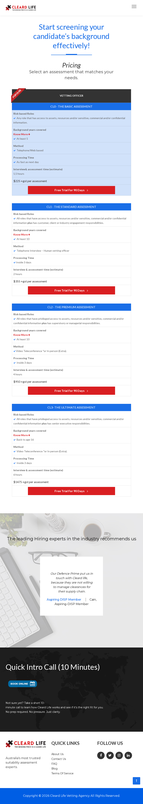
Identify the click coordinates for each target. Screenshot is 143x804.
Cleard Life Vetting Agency (70, 796)
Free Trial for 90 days (70, 190)
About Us (57, 754)
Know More (20, 134)
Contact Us (58, 759)
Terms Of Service (62, 773)
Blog (54, 768)
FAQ (54, 763)
